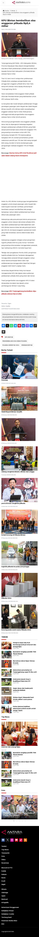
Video (3, 859)
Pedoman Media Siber (9, 921)
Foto (3, 790)
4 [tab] (22, 821)
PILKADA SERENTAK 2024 (10, 345)
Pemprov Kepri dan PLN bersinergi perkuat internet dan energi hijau (24, 645)
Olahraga (4, 892)
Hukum (4, 874)
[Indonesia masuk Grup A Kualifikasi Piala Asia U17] (6, 682)
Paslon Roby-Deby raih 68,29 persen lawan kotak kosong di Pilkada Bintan (17, 534)
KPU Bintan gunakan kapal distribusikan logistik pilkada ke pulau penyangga (16, 565)
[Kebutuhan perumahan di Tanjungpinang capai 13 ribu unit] (6, 673)
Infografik (4, 902)
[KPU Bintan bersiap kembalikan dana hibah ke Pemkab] (19, 367)
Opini (3, 896)
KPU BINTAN (9, 337)
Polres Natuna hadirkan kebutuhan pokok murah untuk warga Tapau (24, 708)
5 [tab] (25, 821)
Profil (3, 881)
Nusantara (5, 863)
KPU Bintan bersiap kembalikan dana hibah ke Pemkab (19, 379)
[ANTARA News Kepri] (21, 2)
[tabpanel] (19, 807)
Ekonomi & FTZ (6, 868)
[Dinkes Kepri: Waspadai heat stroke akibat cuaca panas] (6, 700)
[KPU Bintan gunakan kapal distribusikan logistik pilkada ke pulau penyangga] (19, 553)
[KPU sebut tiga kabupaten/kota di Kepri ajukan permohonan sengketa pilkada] (19, 490)
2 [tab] (17, 821)
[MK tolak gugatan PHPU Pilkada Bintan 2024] (18, 429)
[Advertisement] (19, 178)
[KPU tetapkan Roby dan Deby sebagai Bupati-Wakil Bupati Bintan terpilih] (19, 398)
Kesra (13, 10)
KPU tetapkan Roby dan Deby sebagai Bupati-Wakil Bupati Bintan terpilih (19, 411)
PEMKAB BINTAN (26, 345)
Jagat (3, 884)
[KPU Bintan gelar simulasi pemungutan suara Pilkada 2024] (19, 585)
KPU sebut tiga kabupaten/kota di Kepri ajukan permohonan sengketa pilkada (19, 502)
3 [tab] (19, 821)
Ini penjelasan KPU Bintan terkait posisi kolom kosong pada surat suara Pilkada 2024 (19, 629)
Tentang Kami (6, 917)
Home (6, 10)
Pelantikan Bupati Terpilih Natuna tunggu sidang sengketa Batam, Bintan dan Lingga (17, 471)
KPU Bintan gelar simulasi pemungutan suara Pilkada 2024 (18, 597)
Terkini (3, 846)
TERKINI (4, 637)
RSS (2, 924)
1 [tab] (14, 821)
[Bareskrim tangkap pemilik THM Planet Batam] (6, 655)
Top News (5, 717)
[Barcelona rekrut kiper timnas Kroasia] (6, 664)
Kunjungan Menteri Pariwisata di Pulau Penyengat (19, 814)
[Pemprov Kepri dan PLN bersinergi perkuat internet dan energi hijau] (6, 645)
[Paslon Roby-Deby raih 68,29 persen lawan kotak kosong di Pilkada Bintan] (19, 522)
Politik (3, 871)
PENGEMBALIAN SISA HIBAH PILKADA (14, 341)
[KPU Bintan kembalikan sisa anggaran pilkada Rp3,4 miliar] (19, 734)
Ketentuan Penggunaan (10, 907)
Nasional (4, 899)
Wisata (3, 889)
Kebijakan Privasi (7, 911)
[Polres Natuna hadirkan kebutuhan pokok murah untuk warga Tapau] (6, 709)
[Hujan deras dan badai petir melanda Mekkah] (6, 691)
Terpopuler (5, 853)
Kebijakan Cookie (7, 914)
